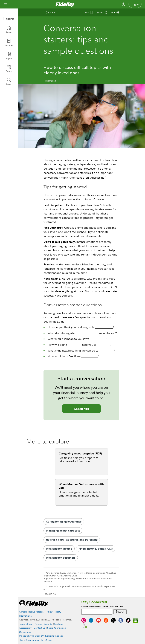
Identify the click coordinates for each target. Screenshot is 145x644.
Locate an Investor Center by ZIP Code (102, 606)
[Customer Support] (123, 4)
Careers (23, 611)
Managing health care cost (63, 530)
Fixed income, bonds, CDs (96, 548)
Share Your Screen (56, 627)
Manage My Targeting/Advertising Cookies (41, 635)
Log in (135, 4)
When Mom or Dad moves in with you (81, 485)
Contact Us (39, 627)
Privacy (38, 623)
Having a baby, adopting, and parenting (71, 539)
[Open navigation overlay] (5, 4)
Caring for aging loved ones (64, 521)
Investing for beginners (60, 557)
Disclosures (25, 631)
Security (48, 623)
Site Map (58, 623)
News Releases (37, 611)
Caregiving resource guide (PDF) (80, 453)
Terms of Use (25, 623)
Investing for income (59, 548)
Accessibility (25, 627)
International (25, 615)
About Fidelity (54, 611)
